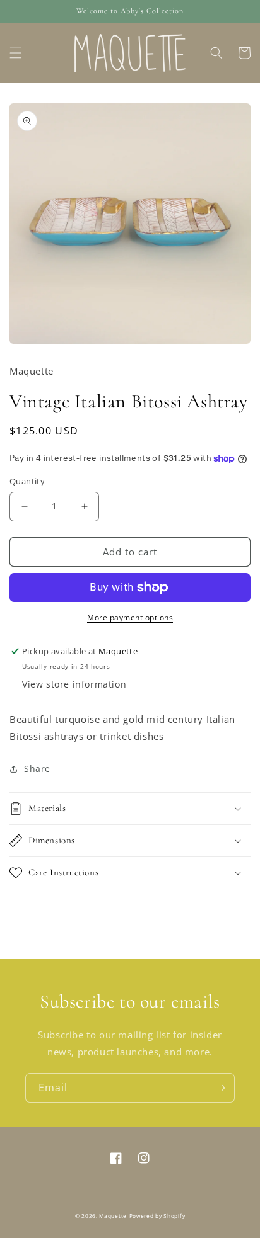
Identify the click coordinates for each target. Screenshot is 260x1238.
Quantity (27, 481)
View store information (74, 684)
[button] (16, 53)
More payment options (130, 617)
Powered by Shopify (157, 1215)
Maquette (113, 1215)
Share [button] (37, 769)
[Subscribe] (220, 1088)
